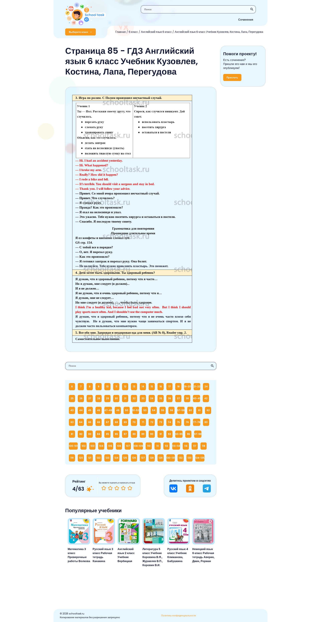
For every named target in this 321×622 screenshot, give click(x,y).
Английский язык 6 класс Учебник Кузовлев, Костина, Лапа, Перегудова (219, 32)
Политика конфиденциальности (178, 615)
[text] (130, 488)
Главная (120, 32)
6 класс (133, 32)
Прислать (232, 77)
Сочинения (245, 20)
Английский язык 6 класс (156, 32)
